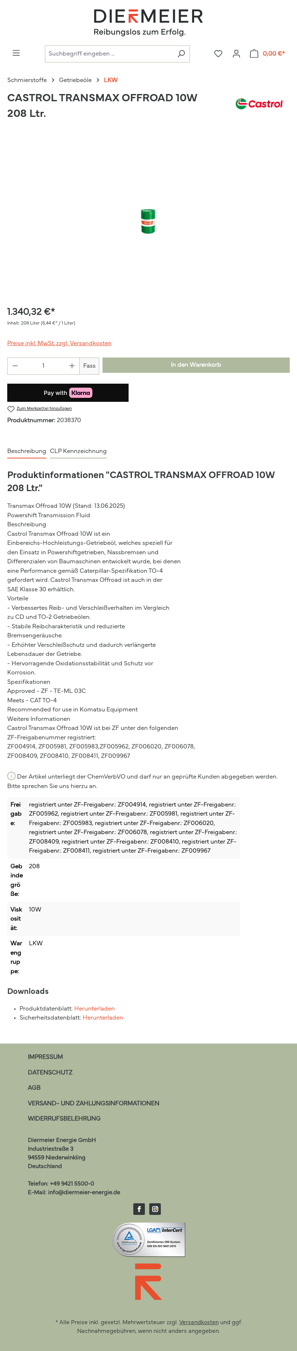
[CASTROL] (259, 109)
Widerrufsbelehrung (64, 1119)
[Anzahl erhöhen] (72, 366)
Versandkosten (199, 1322)
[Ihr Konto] (236, 54)
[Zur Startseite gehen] (148, 22)
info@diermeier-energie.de (84, 1192)
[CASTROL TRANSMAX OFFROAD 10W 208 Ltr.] (148, 220)
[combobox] (109, 53)
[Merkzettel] (218, 54)
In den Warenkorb (196, 365)
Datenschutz (50, 1073)
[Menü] (16, 53)
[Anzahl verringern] (15, 366)
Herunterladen (94, 1009)
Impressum (45, 1057)
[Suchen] (181, 53)
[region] (148, 221)
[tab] (26, 452)
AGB (34, 1088)
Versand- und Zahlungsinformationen (93, 1103)
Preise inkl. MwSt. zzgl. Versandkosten (59, 343)
